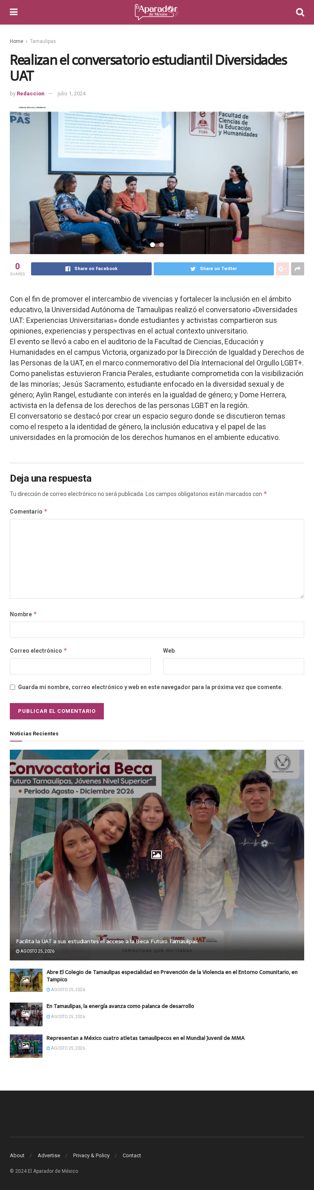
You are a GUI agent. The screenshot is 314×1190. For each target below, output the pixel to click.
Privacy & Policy (91, 1155)
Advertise (49, 1155)
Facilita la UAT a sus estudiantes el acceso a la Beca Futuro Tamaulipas (107, 941)
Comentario (29, 511)
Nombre (23, 614)
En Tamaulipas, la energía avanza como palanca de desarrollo (120, 1006)
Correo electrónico (38, 650)
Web (169, 650)
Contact (132, 1155)
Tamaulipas (43, 41)
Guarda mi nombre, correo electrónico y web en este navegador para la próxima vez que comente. (150, 687)
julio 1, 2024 (71, 93)
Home (16, 41)
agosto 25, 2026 (37, 951)
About (17, 1155)
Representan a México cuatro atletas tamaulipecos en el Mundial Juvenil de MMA (145, 1038)
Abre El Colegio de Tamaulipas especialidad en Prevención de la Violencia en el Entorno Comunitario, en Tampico (172, 976)
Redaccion (31, 93)
